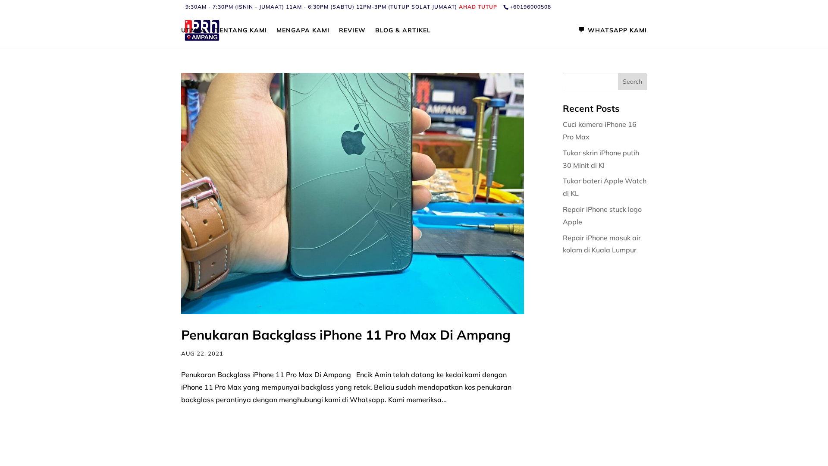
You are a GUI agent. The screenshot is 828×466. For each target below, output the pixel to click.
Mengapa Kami (302, 30)
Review (352, 30)
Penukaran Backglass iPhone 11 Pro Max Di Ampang (346, 335)
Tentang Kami (241, 30)
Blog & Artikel (403, 30)
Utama (193, 30)
